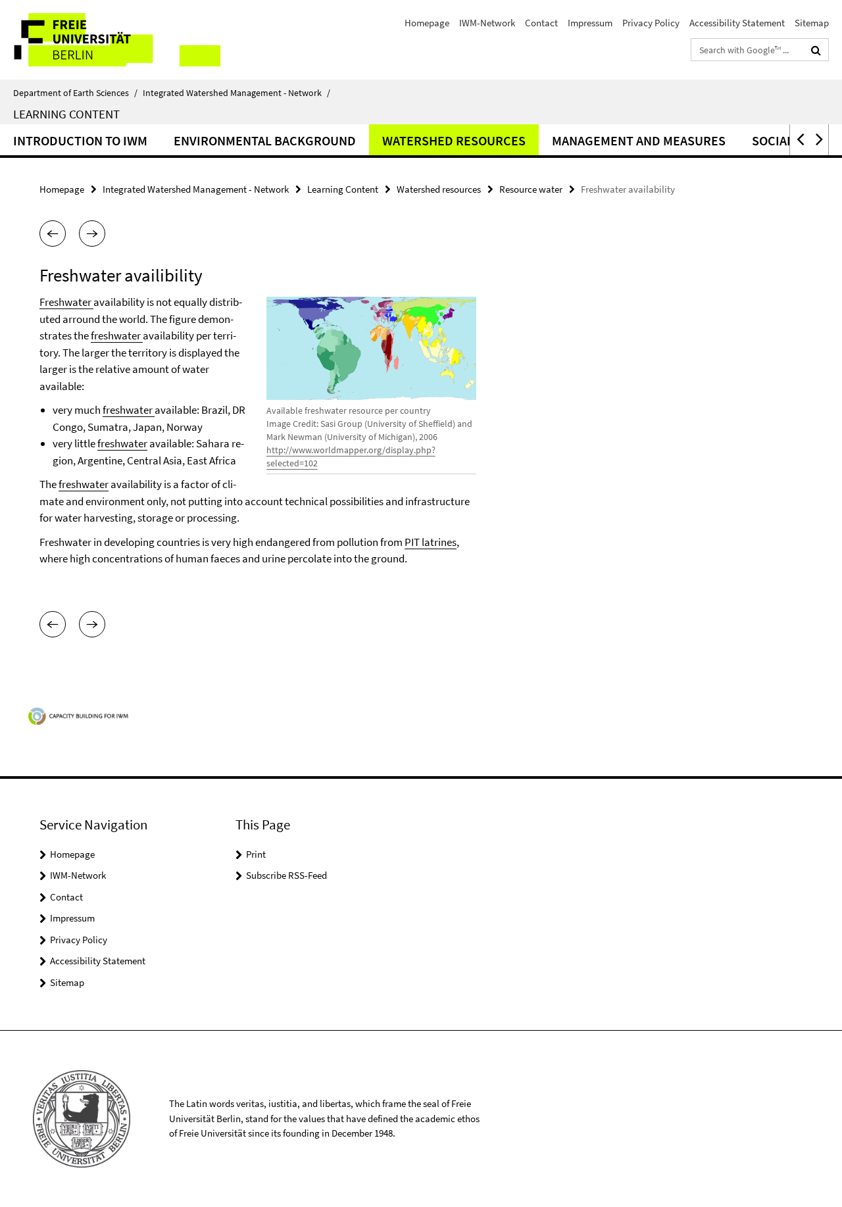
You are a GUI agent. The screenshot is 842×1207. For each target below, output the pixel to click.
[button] (799, 139)
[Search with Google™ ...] (816, 50)
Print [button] (256, 854)
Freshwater (66, 302)
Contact (541, 22)
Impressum (590, 22)
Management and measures (639, 140)
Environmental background (265, 140)
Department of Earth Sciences (75, 92)
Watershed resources (454, 140)
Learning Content (66, 114)
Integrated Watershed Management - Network (236, 92)
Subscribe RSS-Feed (286, 875)
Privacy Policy (651, 22)
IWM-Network (487, 22)
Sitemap (812, 22)
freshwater (117, 335)
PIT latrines (431, 542)
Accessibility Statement (737, 22)
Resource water (530, 189)
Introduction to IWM (80, 140)
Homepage (427, 22)
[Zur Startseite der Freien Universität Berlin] (110, 39)
